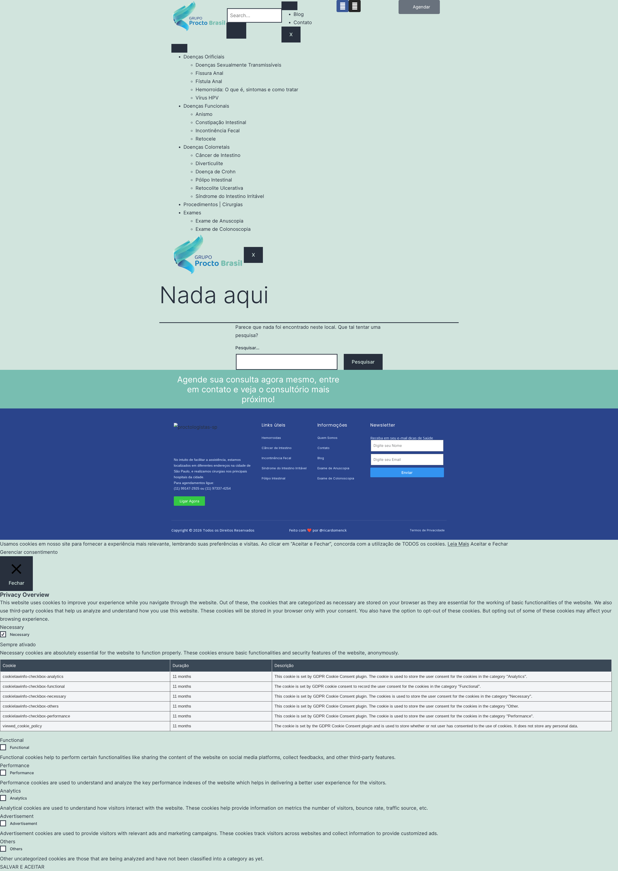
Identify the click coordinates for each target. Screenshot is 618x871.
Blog (299, 14)
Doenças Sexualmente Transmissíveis (238, 65)
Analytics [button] (10, 791)
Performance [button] (14, 765)
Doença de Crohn (216, 172)
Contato (303, 22)
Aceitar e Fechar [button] (489, 544)
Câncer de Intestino (218, 155)
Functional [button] (12, 740)
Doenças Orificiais (203, 57)
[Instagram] (355, 6)
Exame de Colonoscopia (223, 229)
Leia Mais (458, 544)
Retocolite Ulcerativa (219, 188)
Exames (192, 213)
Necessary (19, 634)
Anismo (204, 114)
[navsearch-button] (228, 4)
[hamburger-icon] (289, 5)
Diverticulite (209, 163)
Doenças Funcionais (206, 106)
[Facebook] (343, 6)
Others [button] (7, 841)
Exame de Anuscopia (219, 221)
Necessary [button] (12, 627)
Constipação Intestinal (221, 122)
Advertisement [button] (17, 816)
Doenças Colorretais (206, 147)
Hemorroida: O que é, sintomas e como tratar (247, 89)
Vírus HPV (207, 98)
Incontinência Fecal (218, 130)
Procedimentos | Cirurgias (213, 204)
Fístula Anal (209, 81)
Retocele (206, 139)
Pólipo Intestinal (214, 180)
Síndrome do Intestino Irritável (230, 196)
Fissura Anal (209, 73)
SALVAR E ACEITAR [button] (22, 867)
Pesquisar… (247, 347)
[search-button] (236, 31)
